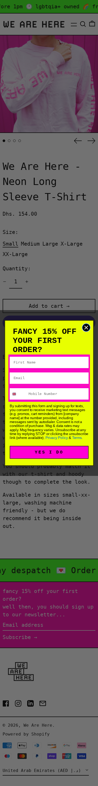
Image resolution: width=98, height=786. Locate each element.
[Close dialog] (86, 327)
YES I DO (49, 452)
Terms (77, 437)
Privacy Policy (56, 437)
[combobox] (18, 393)
